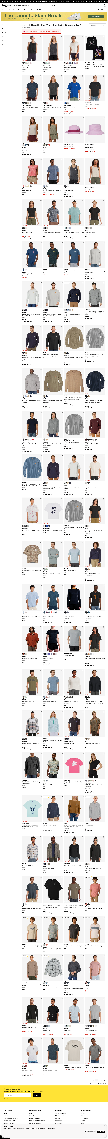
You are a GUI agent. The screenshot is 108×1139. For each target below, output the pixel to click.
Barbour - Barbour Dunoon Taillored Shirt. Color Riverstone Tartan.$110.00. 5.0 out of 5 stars (32, 730)
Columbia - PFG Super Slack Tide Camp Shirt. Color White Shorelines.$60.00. (32, 518)
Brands (83, 1113)
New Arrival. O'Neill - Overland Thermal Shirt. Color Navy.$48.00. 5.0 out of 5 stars (53, 814)
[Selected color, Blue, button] (23, 612)
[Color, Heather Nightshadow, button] (68, 612)
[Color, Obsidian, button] (89, 1026)
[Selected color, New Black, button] (44, 1026)
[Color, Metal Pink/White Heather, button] (49, 63)
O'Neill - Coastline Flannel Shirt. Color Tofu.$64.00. (32, 855)
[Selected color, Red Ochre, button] (23, 654)
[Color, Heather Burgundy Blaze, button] (47, 612)
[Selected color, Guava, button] (23, 186)
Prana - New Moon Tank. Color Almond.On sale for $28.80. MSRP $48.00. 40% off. (95, 177)
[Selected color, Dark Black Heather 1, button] (65, 186)
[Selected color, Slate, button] (44, 569)
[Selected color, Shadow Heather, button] (44, 864)
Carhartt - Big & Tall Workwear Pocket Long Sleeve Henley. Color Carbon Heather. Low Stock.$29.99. (32, 772)
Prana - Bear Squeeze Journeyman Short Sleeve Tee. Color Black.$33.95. (95, 603)
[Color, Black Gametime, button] (26, 526)
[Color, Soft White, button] (26, 228)
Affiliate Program (59, 1115)
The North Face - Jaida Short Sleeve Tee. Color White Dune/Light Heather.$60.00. (74, 53)
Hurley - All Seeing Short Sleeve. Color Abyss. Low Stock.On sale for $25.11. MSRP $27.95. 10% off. (32, 260)
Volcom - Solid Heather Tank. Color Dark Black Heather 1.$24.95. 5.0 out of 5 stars (74, 177)
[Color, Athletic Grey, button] (68, 103)
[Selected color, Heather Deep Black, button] (65, 612)
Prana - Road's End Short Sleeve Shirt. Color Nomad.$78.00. (95, 730)
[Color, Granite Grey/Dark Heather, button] (70, 63)
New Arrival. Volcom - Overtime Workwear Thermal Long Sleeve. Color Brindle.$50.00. (32, 974)
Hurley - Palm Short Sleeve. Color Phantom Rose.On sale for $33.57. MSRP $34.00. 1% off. (95, 974)
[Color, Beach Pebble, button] (28, 186)
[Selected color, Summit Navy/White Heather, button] (23, 103)
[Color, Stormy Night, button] (49, 864)
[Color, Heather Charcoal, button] (56, 612)
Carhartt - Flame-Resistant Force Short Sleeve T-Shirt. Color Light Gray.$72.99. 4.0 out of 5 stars (74, 474)
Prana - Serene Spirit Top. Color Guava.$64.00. (32, 177)
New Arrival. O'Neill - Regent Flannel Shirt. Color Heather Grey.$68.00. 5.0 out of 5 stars (95, 814)
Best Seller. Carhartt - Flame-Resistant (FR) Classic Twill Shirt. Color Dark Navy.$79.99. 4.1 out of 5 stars (74, 301)
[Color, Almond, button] (89, 864)
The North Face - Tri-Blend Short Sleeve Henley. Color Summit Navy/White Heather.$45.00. (32, 94)
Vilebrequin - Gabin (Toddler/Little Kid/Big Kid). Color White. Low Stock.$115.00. (53, 518)
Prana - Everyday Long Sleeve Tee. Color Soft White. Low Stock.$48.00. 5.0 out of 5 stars (74, 688)
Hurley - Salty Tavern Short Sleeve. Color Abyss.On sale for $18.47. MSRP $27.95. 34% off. (74, 260)
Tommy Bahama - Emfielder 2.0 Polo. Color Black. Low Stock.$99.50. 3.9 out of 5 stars (74, 730)
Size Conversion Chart (61, 1113)
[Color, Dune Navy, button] (89, 904)
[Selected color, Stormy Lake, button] (44, 944)
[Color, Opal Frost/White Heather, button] (47, 63)
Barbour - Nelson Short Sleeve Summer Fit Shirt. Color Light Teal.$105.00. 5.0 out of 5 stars (74, 219)
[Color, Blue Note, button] (68, 739)
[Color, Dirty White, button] (70, 1026)
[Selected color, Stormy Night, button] (23, 904)
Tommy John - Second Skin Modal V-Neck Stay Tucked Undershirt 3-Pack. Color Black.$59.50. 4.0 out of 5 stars (53, 895)
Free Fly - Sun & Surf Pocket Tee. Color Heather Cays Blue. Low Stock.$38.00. (74, 561)
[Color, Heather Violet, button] (49, 654)
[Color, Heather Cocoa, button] (54, 654)
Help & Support (102, 9)
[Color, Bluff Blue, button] (26, 145)
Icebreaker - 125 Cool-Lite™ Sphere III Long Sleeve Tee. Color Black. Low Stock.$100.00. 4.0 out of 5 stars (74, 855)
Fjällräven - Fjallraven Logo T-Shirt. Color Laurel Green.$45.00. (32, 688)
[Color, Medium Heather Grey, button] (68, 697)
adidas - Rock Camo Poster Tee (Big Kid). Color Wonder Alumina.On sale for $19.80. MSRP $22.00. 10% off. (74, 1057)
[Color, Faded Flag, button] (47, 944)
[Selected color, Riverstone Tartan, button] (23, 739)
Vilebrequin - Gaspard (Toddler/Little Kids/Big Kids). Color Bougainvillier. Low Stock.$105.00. (74, 772)
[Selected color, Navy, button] (44, 228)
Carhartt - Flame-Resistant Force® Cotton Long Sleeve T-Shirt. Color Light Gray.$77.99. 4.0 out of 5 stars (95, 260)
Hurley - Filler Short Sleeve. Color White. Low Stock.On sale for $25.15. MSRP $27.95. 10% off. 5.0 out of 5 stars (32, 1057)
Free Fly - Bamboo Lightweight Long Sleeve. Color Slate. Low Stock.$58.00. (53, 561)
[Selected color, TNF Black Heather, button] (44, 63)
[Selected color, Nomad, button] (86, 739)
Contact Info (32, 1115)
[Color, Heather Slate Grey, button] (49, 612)
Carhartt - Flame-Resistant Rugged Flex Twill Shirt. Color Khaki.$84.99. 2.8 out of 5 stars (74, 345)
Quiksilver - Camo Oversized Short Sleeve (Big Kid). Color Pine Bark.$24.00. (32, 561)
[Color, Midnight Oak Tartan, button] (26, 739)
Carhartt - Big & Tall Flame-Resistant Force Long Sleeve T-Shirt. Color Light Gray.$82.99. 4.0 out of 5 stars (53, 301)
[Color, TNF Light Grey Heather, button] (30, 103)
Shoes (82, 1123)
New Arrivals (84, 1118)
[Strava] (12, 1104)
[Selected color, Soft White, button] (65, 697)
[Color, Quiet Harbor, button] (47, 983)
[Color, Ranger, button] (26, 1066)
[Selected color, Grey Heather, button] (44, 983)
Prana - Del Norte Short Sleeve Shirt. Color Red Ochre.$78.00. (32, 646)
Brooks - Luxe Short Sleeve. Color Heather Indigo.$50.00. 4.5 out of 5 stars (53, 603)
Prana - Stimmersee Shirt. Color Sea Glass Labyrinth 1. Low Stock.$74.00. (53, 772)
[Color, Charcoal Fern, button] (47, 1066)
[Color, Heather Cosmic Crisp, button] (51, 612)
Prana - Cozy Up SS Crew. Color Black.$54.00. (95, 219)
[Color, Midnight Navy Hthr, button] (86, 780)
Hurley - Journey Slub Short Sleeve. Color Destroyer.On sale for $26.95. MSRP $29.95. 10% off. (53, 1057)
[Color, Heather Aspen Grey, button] (49, 697)
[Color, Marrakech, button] (47, 526)
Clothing (83, 1115)
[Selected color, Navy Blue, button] (86, 697)
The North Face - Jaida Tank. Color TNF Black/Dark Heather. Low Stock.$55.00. (32, 53)
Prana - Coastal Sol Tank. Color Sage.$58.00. (53, 136)
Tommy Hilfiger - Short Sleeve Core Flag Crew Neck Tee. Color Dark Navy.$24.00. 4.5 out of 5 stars (32, 431)
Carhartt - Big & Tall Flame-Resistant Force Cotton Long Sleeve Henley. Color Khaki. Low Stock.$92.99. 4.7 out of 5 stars (74, 388)
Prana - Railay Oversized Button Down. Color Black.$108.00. (95, 855)
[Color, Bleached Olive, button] (26, 612)
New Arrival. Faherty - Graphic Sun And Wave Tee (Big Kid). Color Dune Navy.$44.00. (74, 934)
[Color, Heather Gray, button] (93, 439)
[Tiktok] (8, 1104)
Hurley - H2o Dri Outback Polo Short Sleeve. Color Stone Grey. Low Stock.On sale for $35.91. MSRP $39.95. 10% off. (95, 1057)
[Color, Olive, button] (93, 1026)
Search (53, 5)
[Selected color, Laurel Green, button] (23, 697)
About (5, 1113)
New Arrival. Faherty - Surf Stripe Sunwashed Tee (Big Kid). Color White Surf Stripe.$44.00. (95, 934)
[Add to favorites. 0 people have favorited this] (41, 36)
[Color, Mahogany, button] (33, 439)
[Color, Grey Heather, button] (28, 439)
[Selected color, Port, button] (86, 439)
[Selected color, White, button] (44, 526)
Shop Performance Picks (65, 1)
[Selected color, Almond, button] (23, 145)
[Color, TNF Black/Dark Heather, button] (72, 63)
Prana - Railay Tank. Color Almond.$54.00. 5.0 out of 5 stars (32, 136)
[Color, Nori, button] (70, 697)
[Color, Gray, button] (70, 310)
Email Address (9, 1095)
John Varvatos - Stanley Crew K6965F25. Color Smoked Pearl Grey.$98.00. (74, 646)
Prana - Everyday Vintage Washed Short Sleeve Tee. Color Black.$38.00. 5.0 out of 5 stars (95, 518)
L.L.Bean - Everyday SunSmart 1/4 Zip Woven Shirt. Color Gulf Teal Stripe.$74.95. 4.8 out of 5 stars (53, 730)
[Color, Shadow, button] (47, 145)
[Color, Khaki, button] (72, 310)
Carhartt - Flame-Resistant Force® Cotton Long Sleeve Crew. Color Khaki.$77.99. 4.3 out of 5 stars (53, 388)
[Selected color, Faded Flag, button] (86, 904)
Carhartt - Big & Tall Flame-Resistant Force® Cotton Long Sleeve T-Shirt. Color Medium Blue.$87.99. (32, 474)
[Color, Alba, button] (26, 186)
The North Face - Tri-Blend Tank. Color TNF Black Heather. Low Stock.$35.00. (53, 53)
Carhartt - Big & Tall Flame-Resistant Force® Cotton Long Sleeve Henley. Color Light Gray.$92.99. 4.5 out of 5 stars (74, 431)
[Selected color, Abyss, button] (44, 186)
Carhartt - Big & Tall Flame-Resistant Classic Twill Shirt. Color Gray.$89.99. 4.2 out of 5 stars (32, 388)
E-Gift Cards (58, 1123)
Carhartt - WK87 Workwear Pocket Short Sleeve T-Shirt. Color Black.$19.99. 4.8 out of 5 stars (95, 646)
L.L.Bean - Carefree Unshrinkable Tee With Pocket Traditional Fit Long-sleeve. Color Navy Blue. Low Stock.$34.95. (95, 688)
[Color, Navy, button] (91, 439)
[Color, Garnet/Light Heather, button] (77, 63)
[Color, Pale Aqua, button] (68, 1026)
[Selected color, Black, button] (23, 228)
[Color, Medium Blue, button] (68, 310)
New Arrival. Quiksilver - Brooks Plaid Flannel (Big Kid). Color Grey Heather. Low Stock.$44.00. (53, 974)
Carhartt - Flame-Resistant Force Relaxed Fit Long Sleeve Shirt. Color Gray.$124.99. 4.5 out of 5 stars (53, 431)
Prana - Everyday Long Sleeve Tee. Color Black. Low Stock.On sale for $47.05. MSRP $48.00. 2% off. (32, 1016)
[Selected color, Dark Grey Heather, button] (86, 1026)
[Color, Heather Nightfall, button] (51, 654)
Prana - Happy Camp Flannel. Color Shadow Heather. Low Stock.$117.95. (53, 855)
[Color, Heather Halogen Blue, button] (47, 654)
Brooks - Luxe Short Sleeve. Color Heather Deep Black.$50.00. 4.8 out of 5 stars (53, 646)
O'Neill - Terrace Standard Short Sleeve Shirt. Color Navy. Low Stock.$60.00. (53, 219)
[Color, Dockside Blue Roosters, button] (28, 526)
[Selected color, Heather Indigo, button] (44, 612)
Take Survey (58, 1120)
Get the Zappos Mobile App (11, 1118)
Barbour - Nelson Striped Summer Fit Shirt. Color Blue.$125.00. (32, 603)
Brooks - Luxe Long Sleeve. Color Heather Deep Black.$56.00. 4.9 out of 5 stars (74, 603)
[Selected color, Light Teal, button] (65, 228)
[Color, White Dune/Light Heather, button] (28, 63)
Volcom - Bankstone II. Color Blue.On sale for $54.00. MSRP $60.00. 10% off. (74, 1016)
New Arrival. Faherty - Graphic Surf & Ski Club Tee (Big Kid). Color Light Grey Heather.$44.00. (32, 934)
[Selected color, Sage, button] (44, 145)
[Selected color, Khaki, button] (65, 353)
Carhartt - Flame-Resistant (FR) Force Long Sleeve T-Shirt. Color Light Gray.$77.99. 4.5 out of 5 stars (32, 301)
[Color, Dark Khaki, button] (47, 439)
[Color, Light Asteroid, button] (47, 186)
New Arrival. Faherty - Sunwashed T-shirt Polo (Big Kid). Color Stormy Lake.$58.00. (53, 934)
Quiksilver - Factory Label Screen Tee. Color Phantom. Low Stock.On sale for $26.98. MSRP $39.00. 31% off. (95, 94)
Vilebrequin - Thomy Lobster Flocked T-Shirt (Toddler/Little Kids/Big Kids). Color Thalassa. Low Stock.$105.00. (32, 814)
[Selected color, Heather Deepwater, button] (44, 697)
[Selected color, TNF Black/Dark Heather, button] (23, 63)
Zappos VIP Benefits (9, 1123)
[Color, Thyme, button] (47, 864)
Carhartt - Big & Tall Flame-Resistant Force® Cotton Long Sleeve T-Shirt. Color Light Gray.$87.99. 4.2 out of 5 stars (95, 345)
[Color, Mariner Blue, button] (68, 983)
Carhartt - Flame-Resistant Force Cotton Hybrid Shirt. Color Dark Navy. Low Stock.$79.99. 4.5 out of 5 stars (95, 561)
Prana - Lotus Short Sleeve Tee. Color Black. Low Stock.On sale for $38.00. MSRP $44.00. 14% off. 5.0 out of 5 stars (32, 219)
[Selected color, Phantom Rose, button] (86, 983)
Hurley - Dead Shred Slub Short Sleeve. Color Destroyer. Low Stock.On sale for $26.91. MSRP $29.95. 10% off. (53, 260)
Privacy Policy (51, 1128)
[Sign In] (101, 5)
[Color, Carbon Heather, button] (96, 439)
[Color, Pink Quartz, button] (93, 780)
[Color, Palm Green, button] (47, 569)
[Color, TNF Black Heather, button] (26, 103)
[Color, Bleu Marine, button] (49, 526)
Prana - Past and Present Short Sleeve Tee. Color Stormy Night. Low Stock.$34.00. (32, 895)
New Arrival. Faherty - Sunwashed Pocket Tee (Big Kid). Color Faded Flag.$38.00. (95, 895)
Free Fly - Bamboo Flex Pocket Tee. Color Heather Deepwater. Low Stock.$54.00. (53, 688)
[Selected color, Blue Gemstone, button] (65, 103)
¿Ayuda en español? (34, 1118)
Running (83, 1120)
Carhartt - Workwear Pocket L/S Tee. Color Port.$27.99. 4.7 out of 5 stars (95, 431)
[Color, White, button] (68, 186)
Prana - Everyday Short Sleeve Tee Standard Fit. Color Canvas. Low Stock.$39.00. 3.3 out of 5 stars (95, 474)
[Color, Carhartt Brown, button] (89, 654)
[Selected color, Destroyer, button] (44, 1066)
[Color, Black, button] (28, 145)
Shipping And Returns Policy (37, 1120)
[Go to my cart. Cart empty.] (104, 5)
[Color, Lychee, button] (49, 145)
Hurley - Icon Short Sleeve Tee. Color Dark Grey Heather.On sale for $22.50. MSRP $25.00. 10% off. (95, 1016)
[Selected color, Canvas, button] (86, 483)
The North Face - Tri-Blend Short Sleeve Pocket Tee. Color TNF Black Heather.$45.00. (53, 94)
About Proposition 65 (35, 1123)
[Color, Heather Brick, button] (47, 697)
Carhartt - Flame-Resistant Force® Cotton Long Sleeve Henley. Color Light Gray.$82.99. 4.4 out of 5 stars (74, 518)
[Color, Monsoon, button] (89, 983)
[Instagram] (4, 1104)
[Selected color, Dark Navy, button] (65, 310)
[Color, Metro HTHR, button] (89, 780)
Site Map (57, 1118)
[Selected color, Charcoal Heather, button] (65, 983)
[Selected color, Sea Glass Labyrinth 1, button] (44, 780)
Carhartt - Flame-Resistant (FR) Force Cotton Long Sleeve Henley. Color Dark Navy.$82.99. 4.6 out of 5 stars (53, 474)
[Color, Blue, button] (70, 228)
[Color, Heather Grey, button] (91, 228)
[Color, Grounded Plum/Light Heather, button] (75, 63)
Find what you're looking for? (97, 1083)
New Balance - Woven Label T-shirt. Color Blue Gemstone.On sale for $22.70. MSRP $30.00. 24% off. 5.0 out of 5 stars (74, 94)
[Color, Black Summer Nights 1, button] (47, 780)
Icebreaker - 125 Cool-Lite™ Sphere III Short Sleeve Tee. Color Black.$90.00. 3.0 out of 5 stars (95, 772)
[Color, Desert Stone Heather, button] (28, 103)
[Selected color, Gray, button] (23, 396)
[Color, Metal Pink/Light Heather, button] (30, 63)
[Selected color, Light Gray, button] (23, 310)
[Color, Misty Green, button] (26, 697)
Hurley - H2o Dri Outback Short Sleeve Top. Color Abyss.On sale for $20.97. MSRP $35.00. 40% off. (53, 177)
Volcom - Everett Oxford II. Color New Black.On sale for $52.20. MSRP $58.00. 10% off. (53, 1016)
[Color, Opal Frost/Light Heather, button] (26, 63)
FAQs (30, 1113)
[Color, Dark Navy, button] (26, 310)
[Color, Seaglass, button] (91, 780)
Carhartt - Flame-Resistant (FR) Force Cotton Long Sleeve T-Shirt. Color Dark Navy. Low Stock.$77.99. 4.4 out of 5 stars (32, 345)
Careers (6, 1115)
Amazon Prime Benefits (10, 1120)
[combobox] (31, 5)
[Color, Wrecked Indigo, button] (49, 1026)
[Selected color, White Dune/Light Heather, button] (65, 63)
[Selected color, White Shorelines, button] (23, 526)
